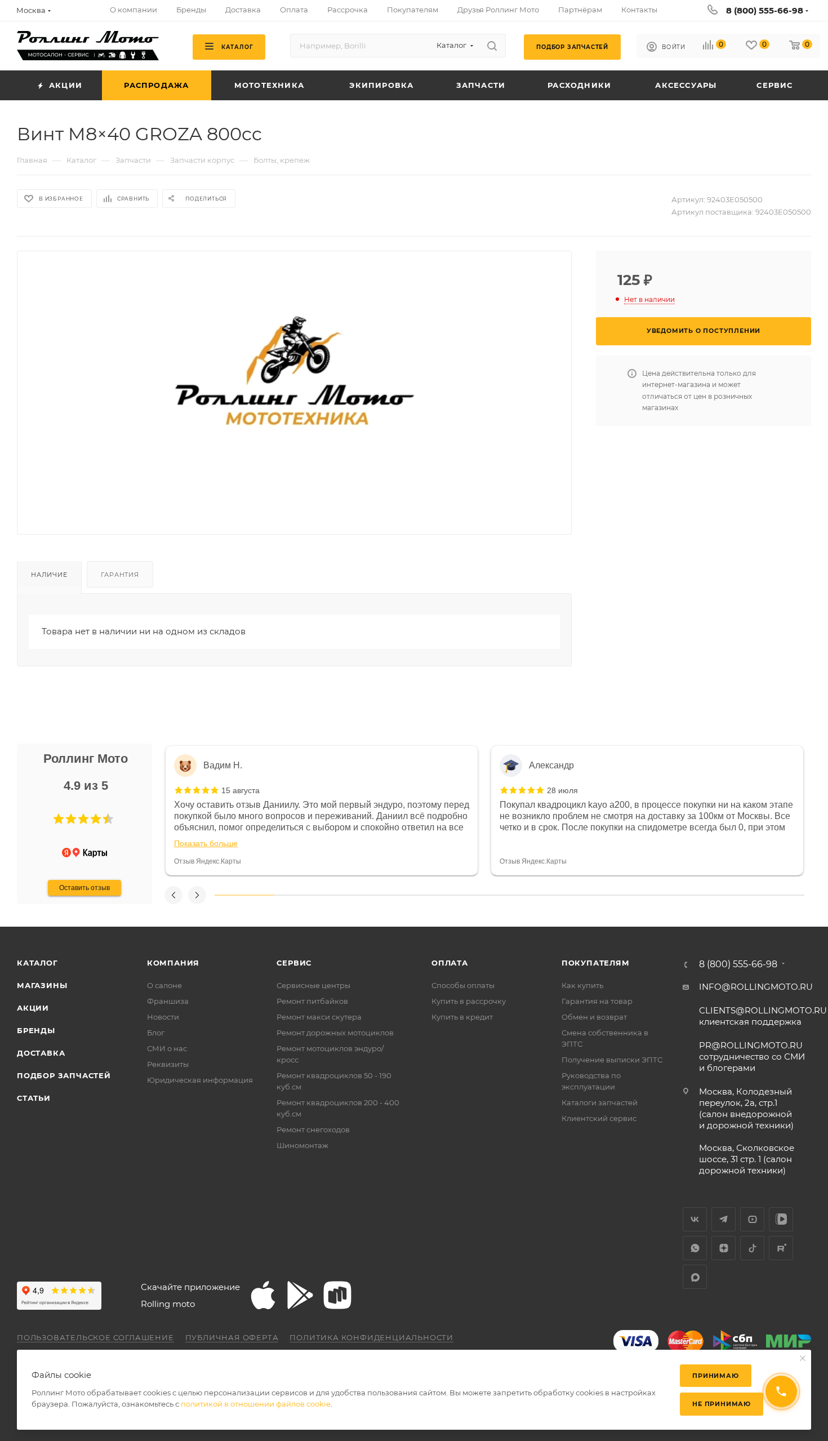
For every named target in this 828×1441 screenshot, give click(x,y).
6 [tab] (538, 895)
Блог (155, 1032)
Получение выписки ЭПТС (612, 1059)
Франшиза (168, 1001)
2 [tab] (303, 895)
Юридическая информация (200, 1079)
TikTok (752, 1248)
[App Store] (263, 1295)
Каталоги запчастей (600, 1102)
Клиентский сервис (599, 1118)
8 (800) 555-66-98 (764, 10)
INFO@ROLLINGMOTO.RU (756, 986)
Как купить (582, 985)
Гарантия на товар (597, 1001)
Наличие (49, 575)
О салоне (164, 985)
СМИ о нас (167, 1048)
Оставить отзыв (84, 888)
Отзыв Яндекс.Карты (207, 861)
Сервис (294, 962)
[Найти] (492, 45)
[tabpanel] (321, 811)
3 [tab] (361, 895)
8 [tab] (657, 895)
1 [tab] (244, 895)
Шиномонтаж (302, 1145)
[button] (58, 819)
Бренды (36, 1030)
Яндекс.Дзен (723, 1248)
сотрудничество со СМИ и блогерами (752, 1056)
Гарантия (120, 575)
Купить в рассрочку (468, 1001)
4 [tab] (421, 895)
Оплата (449, 962)
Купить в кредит (462, 1016)
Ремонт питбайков (312, 1001)
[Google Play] (300, 1295)
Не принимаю (721, 1404)
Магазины (42, 985)
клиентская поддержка (763, 1016)
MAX (695, 1277)
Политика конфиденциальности (371, 1337)
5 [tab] (480, 895)
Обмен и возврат (594, 1016)
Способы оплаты (463, 985)
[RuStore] (337, 1295)
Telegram (723, 1219)
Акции (33, 1007)
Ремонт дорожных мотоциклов (335, 1032)
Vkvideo (781, 1219)
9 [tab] (716, 895)
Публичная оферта (232, 1337)
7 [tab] (597, 895)
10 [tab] (774, 895)
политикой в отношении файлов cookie (256, 1403)
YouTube (752, 1219)
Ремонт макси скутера (319, 1016)
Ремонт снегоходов (313, 1129)
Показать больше (206, 843)
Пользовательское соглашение (95, 1337)
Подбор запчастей (64, 1075)
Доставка (41, 1052)
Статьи (34, 1097)
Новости (163, 1016)
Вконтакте (695, 1219)
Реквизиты (168, 1064)
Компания (173, 962)
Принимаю (715, 1376)
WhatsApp (695, 1248)
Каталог (37, 962)
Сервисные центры (313, 985)
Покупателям (596, 962)
